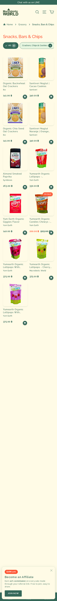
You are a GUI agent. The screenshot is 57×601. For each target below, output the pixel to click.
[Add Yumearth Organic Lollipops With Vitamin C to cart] (25, 323)
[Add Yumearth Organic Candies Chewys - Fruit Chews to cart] (51, 233)
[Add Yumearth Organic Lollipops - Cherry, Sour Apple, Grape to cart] (51, 278)
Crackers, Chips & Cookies (36, 45)
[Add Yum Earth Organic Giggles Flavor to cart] (25, 233)
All (11, 45)
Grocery (22, 24)
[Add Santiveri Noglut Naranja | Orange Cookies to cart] (51, 142)
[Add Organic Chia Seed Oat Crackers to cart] (25, 142)
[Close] (51, 570)
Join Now (13, 593)
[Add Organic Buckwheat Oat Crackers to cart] (25, 97)
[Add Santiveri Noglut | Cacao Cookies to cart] (51, 97)
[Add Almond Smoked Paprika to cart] (25, 187)
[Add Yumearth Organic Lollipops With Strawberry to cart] (25, 278)
